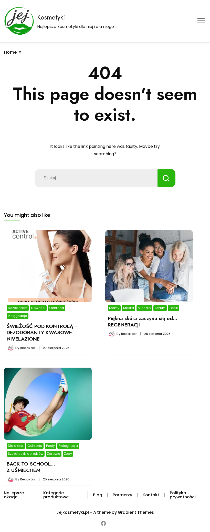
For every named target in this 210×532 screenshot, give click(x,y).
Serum (160, 308)
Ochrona (56, 308)
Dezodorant (17, 308)
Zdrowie (53, 453)
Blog (97, 495)
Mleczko (144, 308)
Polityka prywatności (183, 495)
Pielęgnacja (17, 316)
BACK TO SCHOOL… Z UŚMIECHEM (31, 466)
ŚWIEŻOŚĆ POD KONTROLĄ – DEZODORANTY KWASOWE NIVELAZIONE (42, 332)
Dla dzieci (16, 445)
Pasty (50, 445)
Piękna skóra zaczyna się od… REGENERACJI (142, 321)
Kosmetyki (51, 17)
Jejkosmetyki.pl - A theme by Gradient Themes (105, 512)
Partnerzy (122, 495)
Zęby (68, 453)
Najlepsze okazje (14, 495)
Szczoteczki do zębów (25, 453)
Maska (128, 308)
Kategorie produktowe (56, 495)
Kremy (114, 308)
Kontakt (151, 495)
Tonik (173, 308)
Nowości (38, 308)
